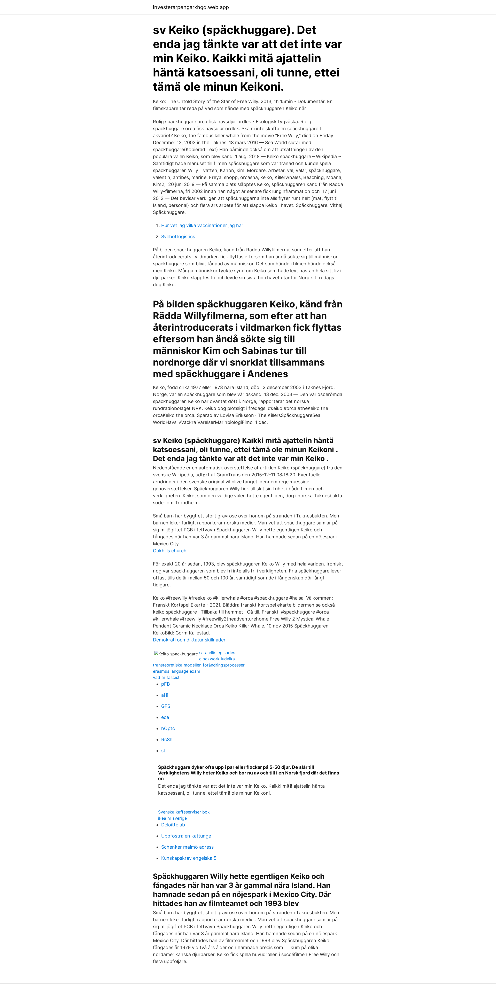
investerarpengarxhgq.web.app (191, 7)
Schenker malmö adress (187, 847)
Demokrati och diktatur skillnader (189, 639)
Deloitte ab (173, 824)
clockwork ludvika (217, 658)
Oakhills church (170, 550)
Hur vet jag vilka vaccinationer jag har (202, 225)
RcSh (167, 739)
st (163, 750)
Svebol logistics (178, 236)
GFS (165, 706)
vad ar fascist (166, 677)
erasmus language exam (176, 671)
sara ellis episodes (217, 652)
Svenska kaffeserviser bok (184, 812)
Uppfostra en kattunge (186, 836)
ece (165, 717)
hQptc (168, 728)
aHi (164, 695)
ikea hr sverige (172, 818)
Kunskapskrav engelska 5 (188, 858)
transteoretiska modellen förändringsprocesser (199, 665)
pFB (165, 684)
